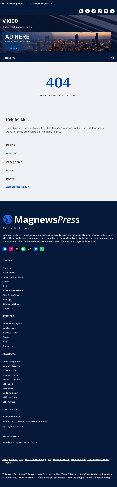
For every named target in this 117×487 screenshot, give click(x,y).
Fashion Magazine (11, 379)
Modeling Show (10, 393)
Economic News (10, 375)
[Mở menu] (113, 58)
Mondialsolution (61, 459)
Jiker (5, 459)
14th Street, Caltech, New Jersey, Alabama (25, 421)
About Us (6, 268)
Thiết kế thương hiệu (95, 474)
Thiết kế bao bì (44, 477)
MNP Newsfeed (10, 397)
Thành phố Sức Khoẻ (13, 474)
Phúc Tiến (61, 474)
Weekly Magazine (11, 361)
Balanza (13, 459)
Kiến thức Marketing (35, 459)
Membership (8, 328)
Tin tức (10, 170)
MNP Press (7, 388)
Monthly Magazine (11, 366)
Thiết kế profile (75, 474)
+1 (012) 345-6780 (12, 416)
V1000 (10, 21)
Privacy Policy (9, 272)
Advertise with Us (10, 295)
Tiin (21, 459)
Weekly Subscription (12, 323)
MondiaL (6, 462)
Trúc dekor (48, 474)
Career (5, 281)
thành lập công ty (76, 477)
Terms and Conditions (12, 277)
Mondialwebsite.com (98, 459)
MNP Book (7, 384)
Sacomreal (59, 477)
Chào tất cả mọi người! (41, 3)
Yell (49, 459)
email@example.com (13, 426)
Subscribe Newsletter (12, 290)
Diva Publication (10, 370)
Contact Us (7, 308)
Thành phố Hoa (33, 474)
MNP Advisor (8, 402)
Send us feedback (11, 304)
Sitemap (6, 299)
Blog (4, 286)
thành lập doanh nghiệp (98, 477)
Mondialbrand (78, 459)
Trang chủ (10, 57)
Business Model (10, 332)
